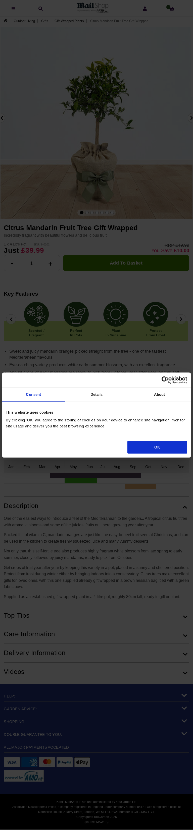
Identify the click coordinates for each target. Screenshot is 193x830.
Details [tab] (96, 394)
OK (157, 447)
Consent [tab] (33, 394)
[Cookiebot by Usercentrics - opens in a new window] (165, 380)
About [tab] (159, 394)
